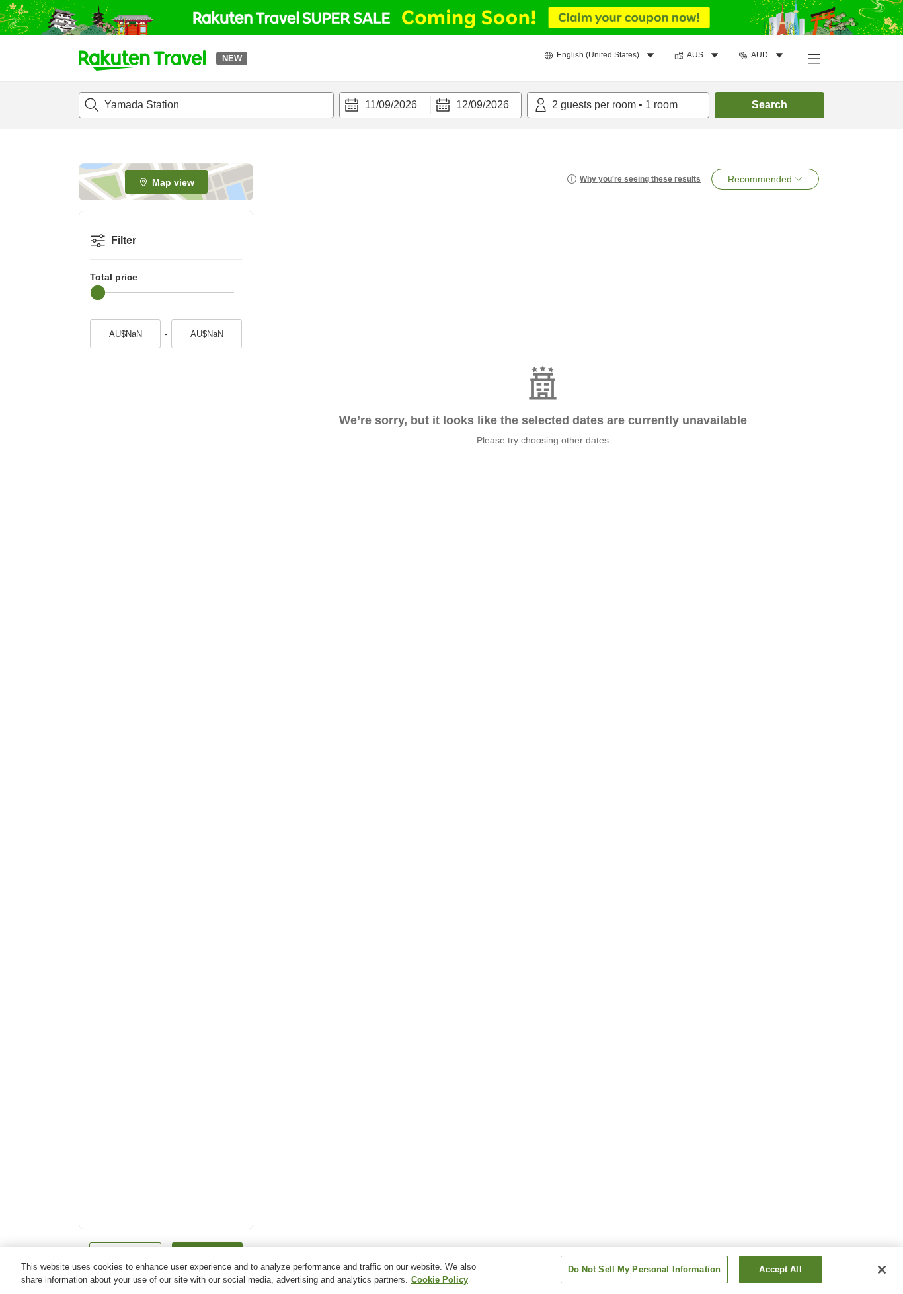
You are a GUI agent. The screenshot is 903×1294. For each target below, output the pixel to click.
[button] (142, 58)
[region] (451, 1270)
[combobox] (206, 105)
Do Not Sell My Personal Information (644, 1269)
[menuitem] (601, 55)
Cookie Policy (439, 1280)
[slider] (98, 292)
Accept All (780, 1269)
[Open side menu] (813, 58)
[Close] (881, 1269)
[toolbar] (430, 105)
